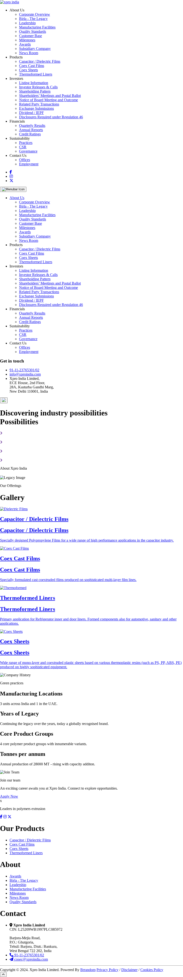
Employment (28, 164)
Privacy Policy (107, 970)
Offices (24, 160)
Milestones (27, 40)
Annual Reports (31, 130)
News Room (28, 53)
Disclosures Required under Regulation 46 (51, 117)
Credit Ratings (30, 134)
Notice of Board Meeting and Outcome (48, 100)
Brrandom (88, 970)
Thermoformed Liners (35, 74)
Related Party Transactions (39, 104)
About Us (17, 198)
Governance (28, 151)
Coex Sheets (28, 70)
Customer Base (30, 36)
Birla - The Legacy (33, 19)
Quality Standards (32, 31)
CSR (22, 147)
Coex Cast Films (31, 66)
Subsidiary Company (35, 49)
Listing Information (33, 83)
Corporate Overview (34, 14)
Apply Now (9, 796)
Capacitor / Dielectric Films (39, 61)
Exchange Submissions (36, 108)
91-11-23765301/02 (24, 370)
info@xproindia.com (25, 374)
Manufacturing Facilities (37, 27)
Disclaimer (129, 970)
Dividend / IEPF (31, 113)
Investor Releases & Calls (38, 87)
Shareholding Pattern (35, 91)
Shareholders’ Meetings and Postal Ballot (50, 96)
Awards (25, 44)
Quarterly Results (32, 126)
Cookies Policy (151, 970)
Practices (25, 143)
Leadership (27, 23)
